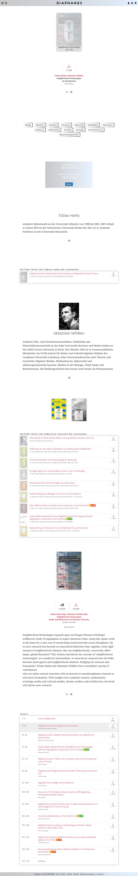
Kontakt (76, 874)
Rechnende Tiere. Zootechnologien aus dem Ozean (52, 483)
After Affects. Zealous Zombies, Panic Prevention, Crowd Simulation (59, 505)
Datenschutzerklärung (87, 874)
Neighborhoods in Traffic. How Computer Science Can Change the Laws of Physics (67, 760)
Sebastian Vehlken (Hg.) (77, 614)
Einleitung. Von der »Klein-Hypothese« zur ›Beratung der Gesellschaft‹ (60, 449)
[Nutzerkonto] (129, 3)
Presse (62, 874)
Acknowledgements (47, 718)
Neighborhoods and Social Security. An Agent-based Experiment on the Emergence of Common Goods (68, 805)
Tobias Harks (60, 76)
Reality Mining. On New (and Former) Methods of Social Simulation (59, 528)
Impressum (100, 874)
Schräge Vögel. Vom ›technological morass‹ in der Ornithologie (57, 471)
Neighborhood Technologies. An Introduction (58, 726)
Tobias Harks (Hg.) (58, 614)
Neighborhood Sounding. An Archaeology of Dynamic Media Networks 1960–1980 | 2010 (65, 826)
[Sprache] (132, 3)
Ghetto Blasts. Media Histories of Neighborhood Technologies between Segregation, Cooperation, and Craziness (61, 517)
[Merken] (67, 92)
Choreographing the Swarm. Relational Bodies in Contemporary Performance (66, 850)
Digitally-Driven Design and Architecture (56, 783)
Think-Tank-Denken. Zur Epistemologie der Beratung (52, 460)
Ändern (69, 184)
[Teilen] (71, 92)
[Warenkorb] (135, 3)
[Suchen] (6, 3)
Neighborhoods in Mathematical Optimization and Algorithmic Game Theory (63, 273)
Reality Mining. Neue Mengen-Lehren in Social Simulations (55, 494)
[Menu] (2, 3)
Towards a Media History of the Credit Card (57, 816)
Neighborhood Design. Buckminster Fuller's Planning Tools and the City (67, 772)
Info (57, 874)
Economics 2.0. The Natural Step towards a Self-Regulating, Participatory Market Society (64, 793)
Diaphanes (69, 3)
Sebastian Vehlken (75, 76)
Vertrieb (69, 874)
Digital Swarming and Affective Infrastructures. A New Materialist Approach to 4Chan (67, 838)
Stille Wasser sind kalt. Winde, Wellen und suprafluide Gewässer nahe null (61, 438)
